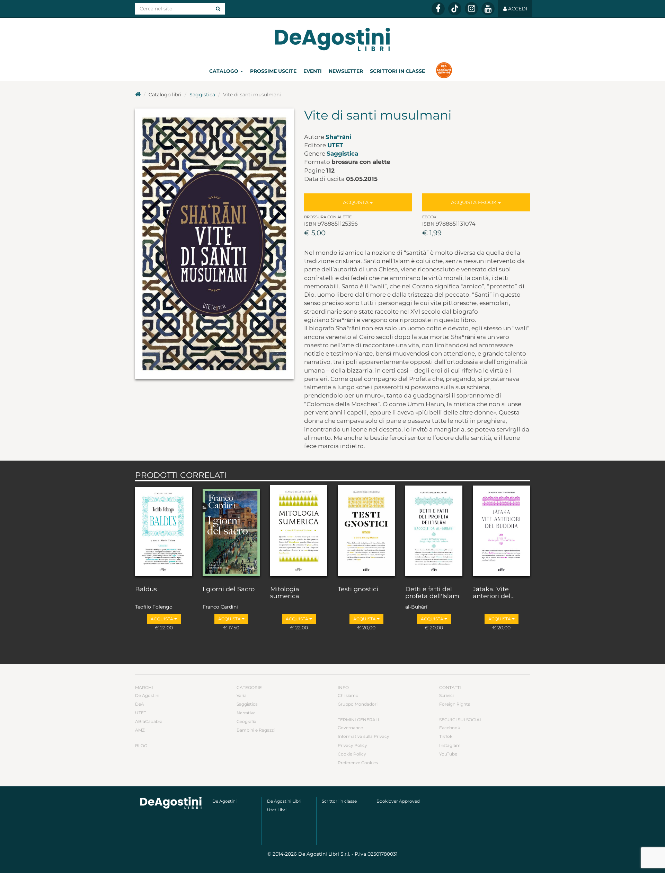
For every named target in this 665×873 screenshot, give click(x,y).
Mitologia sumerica (284, 593)
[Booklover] (444, 71)
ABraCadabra (148, 721)
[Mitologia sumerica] (298, 532)
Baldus (146, 589)
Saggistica (202, 94)
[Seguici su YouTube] (488, 8)
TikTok (445, 736)
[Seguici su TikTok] (454, 8)
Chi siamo (348, 695)
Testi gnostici (358, 589)
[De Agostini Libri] (138, 94)
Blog (141, 745)
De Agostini (147, 695)
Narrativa (246, 712)
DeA (139, 704)
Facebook (449, 727)
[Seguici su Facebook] (438, 8)
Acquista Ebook (474, 202)
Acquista (356, 202)
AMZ (140, 730)
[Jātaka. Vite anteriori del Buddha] (501, 532)
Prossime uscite (273, 71)
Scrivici (446, 695)
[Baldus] (163, 532)
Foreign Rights (454, 704)
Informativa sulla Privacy (363, 736)
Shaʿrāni (338, 136)
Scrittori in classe (397, 71)
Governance (350, 727)
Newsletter (346, 71)
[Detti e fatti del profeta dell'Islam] (433, 532)
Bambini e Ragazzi (256, 730)
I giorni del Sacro (229, 589)
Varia (242, 695)
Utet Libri (276, 809)
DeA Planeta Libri (332, 39)
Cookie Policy (352, 754)
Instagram (450, 745)
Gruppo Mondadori (358, 704)
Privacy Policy (352, 745)
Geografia (246, 721)
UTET (335, 145)
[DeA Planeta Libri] (171, 803)
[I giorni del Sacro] (231, 532)
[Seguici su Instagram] (471, 8)
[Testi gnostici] (366, 532)
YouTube (448, 754)
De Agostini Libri (284, 801)
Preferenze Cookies (358, 762)
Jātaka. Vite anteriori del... (494, 593)
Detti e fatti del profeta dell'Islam (432, 593)
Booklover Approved (398, 801)
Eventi (312, 71)
